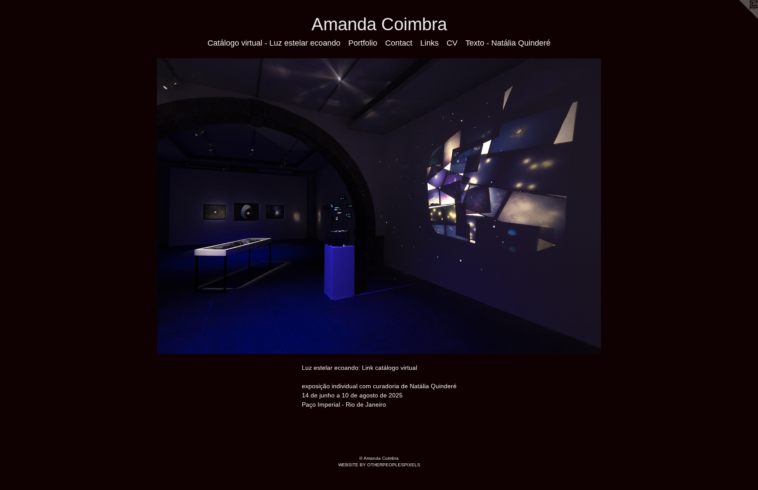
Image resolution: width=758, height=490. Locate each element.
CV (452, 43)
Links (429, 43)
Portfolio (362, 43)
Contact (398, 43)
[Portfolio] (379, 206)
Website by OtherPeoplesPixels (379, 464)
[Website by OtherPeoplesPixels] (740, 17)
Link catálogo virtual (389, 367)
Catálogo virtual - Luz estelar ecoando (273, 43)
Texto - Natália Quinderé (508, 43)
